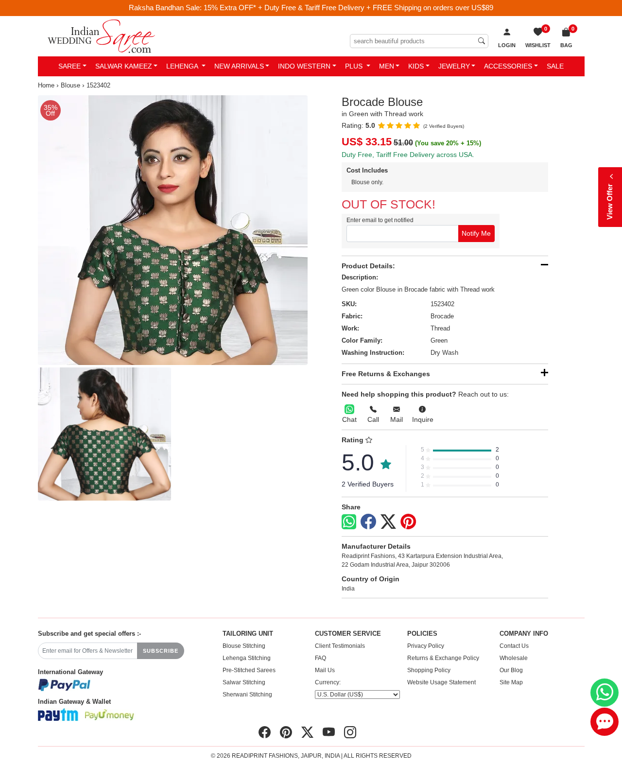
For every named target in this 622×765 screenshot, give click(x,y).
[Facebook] (368, 522)
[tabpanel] (173, 230)
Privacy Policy (425, 646)
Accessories (508, 66)
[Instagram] (350, 732)
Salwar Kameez (123, 66)
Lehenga (183, 66)
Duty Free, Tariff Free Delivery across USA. (408, 154)
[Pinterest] (408, 522)
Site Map (511, 682)
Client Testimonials (340, 646)
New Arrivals (239, 66)
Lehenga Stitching (247, 658)
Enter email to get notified (380, 220)
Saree (69, 66)
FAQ (320, 658)
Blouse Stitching (244, 646)
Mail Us (325, 670)
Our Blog (511, 670)
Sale (555, 66)
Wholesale (514, 658)
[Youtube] (329, 732)
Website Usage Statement (441, 682)
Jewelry (454, 66)
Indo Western (304, 66)
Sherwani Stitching (247, 694)
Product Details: (368, 266)
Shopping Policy (428, 670)
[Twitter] (388, 522)
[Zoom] (173, 230)
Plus (354, 66)
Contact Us (514, 646)
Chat (349, 419)
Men (386, 66)
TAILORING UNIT (248, 633)
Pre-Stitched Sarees (249, 670)
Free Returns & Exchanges (386, 374)
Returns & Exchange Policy (443, 658)
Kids (416, 66)
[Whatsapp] (349, 521)
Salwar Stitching (244, 682)
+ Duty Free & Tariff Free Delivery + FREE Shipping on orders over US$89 (375, 7)
